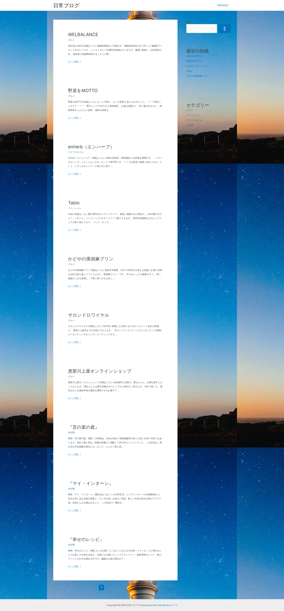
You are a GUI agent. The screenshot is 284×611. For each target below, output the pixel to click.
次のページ (159, 587)
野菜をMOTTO (83, 90)
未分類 (71, 432)
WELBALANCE (83, 34)
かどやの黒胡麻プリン (90, 258)
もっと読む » (74, 61)
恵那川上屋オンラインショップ (99, 371)
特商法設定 (223, 5)
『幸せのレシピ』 (86, 539)
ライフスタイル (76, 152)
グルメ (71, 39)
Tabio (74, 202)
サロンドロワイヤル (88, 315)
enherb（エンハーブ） (91, 146)
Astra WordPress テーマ (165, 605)
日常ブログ (66, 5)
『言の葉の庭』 (83, 427)
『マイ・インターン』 (90, 483)
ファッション (74, 208)
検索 (188, 21)
